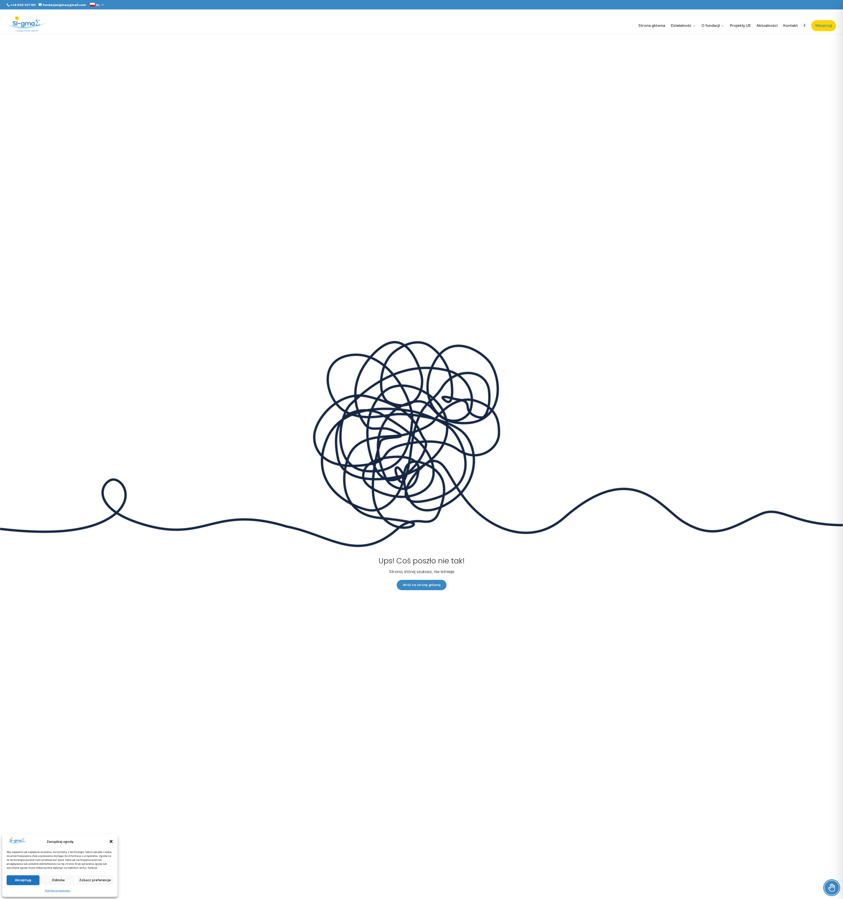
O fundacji (710, 26)
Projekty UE (740, 26)
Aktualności (767, 26)
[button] (111, 841)
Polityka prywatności (57, 890)
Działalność (681, 26)
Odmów (58, 880)
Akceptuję (23, 880)
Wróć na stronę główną (421, 585)
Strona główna (651, 26)
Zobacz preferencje (95, 880)
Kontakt (790, 26)
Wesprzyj (823, 26)
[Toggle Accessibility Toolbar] (832, 888)
